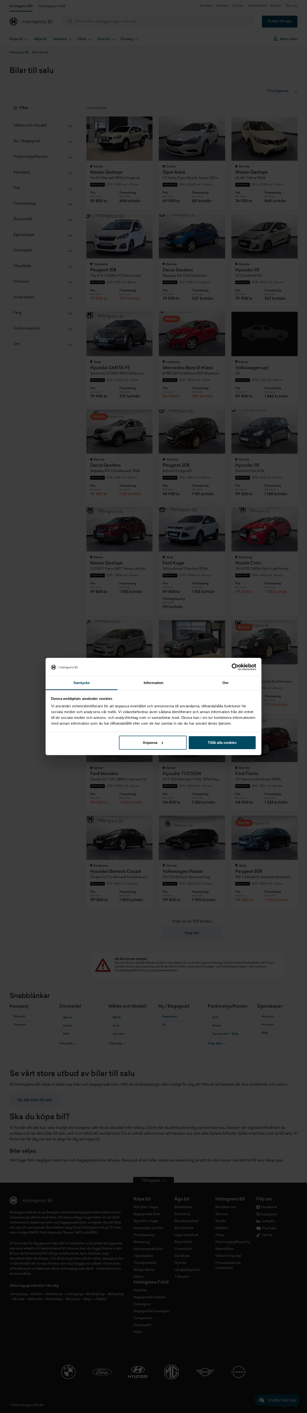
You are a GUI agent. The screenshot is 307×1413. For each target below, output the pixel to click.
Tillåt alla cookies (222, 742)
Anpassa (150, 742)
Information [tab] (153, 683)
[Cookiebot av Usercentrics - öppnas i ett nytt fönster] (235, 667)
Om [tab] (225, 683)
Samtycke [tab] (81, 683)
